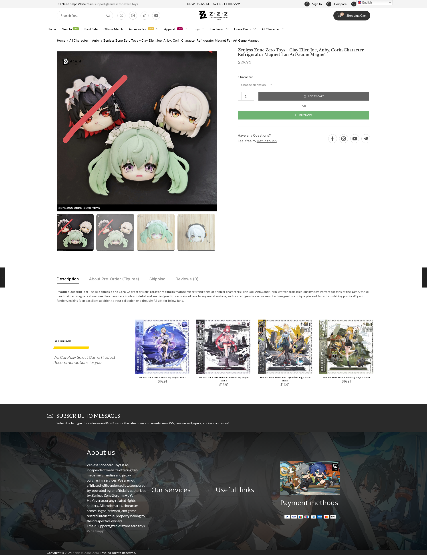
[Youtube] (156, 16)
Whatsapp (95, 531)
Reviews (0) (187, 279)
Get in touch (267, 141)
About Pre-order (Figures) (114, 279)
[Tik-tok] (145, 16)
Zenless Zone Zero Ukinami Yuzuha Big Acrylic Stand (224, 379)
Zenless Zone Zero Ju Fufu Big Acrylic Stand (346, 377)
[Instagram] (133, 16)
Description (68, 279)
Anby (96, 40)
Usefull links (235, 489)
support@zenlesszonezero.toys (116, 4)
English (366, 2)
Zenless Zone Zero (86, 553)
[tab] (68, 280)
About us (101, 452)
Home (61, 40)
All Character (78, 40)
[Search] (108, 15)
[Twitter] (121, 16)
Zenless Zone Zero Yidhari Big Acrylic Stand (162, 377)
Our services (171, 489)
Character (245, 77)
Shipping (157, 279)
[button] (313, 4)
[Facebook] (332, 138)
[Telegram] (365, 138)
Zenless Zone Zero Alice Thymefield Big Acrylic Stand (285, 379)
